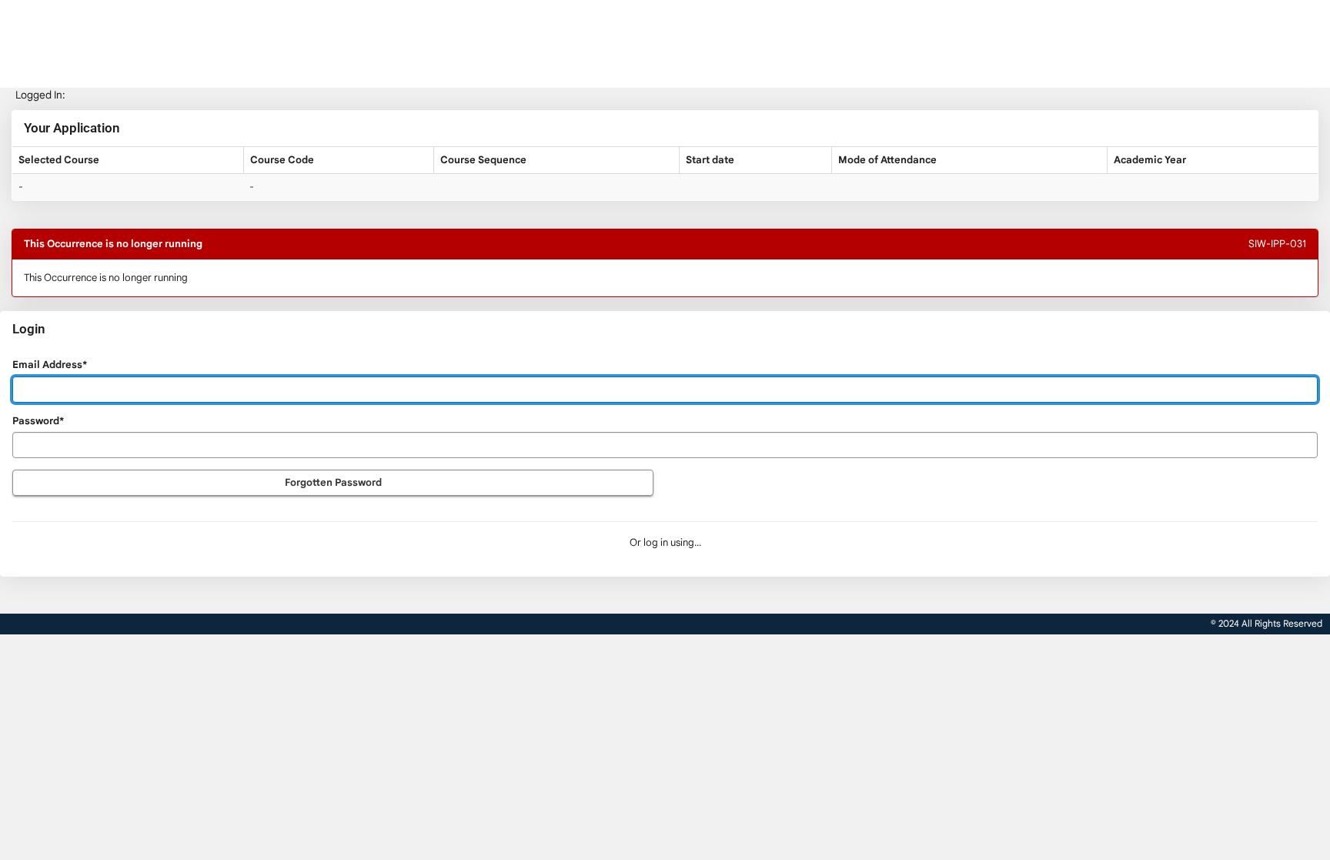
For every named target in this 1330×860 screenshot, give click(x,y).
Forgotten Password (333, 482)
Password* (38, 420)
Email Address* (49, 364)
